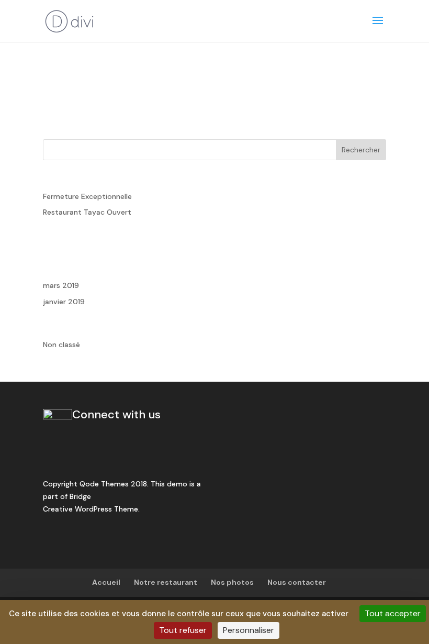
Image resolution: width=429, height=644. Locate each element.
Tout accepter (393, 613)
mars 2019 (61, 285)
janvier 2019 (64, 301)
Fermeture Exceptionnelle (87, 196)
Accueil (106, 582)
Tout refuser (183, 630)
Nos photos (232, 582)
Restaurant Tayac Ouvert (87, 212)
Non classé (61, 344)
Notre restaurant (165, 582)
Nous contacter (296, 582)
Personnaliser (248, 630)
